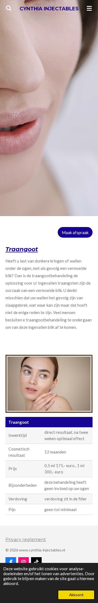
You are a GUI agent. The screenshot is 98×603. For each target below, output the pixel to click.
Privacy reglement (25, 539)
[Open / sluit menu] (89, 8)
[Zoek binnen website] (9, 8)
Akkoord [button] (76, 595)
